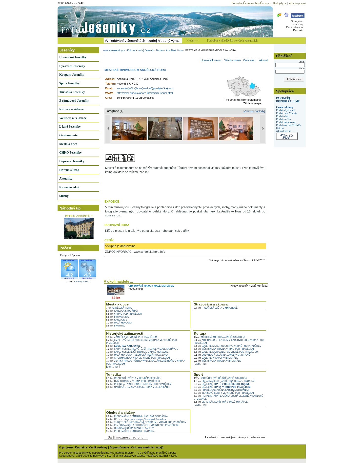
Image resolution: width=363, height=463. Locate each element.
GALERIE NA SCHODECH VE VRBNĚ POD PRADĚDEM (228, 346)
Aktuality (65, 178)
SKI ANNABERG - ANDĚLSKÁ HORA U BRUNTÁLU (225, 381)
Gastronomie (68, 135)
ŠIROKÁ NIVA (117, 317)
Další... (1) (200, 364)
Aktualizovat (283, 130)
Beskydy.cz (279, 3)
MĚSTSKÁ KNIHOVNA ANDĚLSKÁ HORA (219, 337)
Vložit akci (249, 60)
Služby (64, 196)
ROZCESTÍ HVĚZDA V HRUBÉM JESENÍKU (133, 378)
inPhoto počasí (297, 3)
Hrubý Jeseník (146, 50)
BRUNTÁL (115, 325)
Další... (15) (113, 367)
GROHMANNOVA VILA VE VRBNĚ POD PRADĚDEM (138, 358)
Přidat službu (283, 118)
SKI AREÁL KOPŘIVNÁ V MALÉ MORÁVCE (221, 402)
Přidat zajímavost (286, 121)
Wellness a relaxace (73, 118)
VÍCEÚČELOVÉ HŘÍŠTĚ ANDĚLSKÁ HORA (220, 378)
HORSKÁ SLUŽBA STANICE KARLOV (130, 428)
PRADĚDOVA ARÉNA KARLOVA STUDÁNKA (221, 390)
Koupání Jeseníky (71, 74)
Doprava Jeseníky (71, 161)
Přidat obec (282, 116)
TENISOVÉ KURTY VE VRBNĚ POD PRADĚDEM (224, 393)
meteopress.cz (82, 280)
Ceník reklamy (285, 107)
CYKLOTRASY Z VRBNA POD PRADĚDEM (133, 381)
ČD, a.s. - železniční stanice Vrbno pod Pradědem (136, 419)
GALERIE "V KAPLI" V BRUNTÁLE (216, 358)
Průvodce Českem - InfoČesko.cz (251, 3)
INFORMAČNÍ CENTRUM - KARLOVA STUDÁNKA (137, 416)
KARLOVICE (116, 320)
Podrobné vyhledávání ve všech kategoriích (232, 40)
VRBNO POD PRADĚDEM (124, 314)
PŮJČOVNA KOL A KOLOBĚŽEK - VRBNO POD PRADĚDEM (142, 425)
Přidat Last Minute (286, 113)
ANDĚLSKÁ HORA (119, 308)
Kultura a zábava (71, 109)
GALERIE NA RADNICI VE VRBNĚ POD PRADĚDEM (226, 352)
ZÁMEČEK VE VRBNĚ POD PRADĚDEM (131, 337)
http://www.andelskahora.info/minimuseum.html (145, 93)
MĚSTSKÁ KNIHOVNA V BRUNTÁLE (217, 361)
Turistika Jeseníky (72, 92)
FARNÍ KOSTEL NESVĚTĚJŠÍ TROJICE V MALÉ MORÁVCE (142, 349)
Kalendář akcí (69, 187)
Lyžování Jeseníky (72, 66)
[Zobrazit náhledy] (254, 111)
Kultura (131, 50)
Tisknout (262, 60)
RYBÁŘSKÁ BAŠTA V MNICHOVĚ (216, 308)
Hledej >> (192, 40)
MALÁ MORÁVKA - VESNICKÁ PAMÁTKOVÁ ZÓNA (137, 355)
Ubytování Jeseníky (73, 57)
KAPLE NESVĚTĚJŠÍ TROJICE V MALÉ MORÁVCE (137, 352)
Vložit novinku (232, 60)
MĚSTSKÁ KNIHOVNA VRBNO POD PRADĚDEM (224, 349)
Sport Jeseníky (69, 83)
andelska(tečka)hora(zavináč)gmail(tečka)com (145, 88)
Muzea (160, 50)
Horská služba (69, 170)
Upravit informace (211, 60)
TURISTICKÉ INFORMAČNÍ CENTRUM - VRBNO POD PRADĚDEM (146, 422)
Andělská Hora (174, 50)
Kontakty (298, 24)
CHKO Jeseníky (70, 152)
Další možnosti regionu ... (126, 437)
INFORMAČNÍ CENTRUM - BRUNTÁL (130, 431)
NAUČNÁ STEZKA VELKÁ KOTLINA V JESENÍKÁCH (138, 387)
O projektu (297, 21)
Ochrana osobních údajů (147, 447)
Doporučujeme (294, 27)
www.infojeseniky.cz (114, 50)
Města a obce (68, 144)
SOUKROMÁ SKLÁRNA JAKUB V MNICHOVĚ (222, 355)
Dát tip (280, 127)
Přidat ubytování (285, 110)
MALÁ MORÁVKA (119, 323)
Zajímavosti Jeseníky (74, 100)
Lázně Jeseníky (70, 126)
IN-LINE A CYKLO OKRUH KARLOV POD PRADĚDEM (139, 384)
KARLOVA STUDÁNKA (122, 311)
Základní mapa (252, 103)
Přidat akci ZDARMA (288, 124)
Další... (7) (200, 405)
